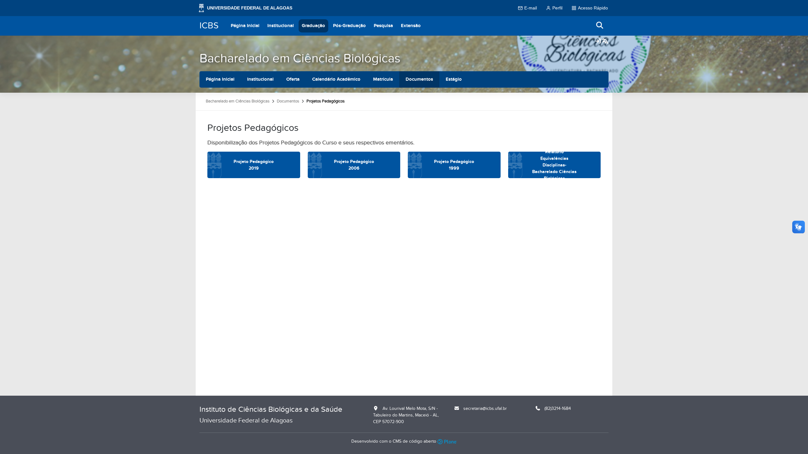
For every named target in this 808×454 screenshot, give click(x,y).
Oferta (293, 79)
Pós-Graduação (349, 26)
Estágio (454, 79)
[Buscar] (600, 25)
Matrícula (383, 79)
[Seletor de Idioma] (605, 42)
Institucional (280, 26)
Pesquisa (383, 26)
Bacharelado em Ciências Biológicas (300, 58)
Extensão (411, 26)
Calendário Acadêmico (336, 79)
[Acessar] (598, 42)
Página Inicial (245, 26)
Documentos (419, 79)
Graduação (313, 26)
